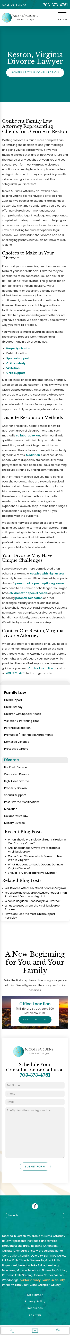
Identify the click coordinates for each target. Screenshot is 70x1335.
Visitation (13, 368)
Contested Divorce (16, 774)
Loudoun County (53, 1280)
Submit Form (35, 1166)
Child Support (13, 700)
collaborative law (28, 435)
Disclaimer (35, 1295)
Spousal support (17, 358)
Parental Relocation (17, 728)
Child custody (16, 363)
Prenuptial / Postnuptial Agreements (28, 735)
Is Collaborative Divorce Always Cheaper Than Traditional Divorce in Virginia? (36, 894)
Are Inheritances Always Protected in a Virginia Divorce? (34, 850)
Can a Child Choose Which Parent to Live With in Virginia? (35, 858)
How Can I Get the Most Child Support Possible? (30, 916)
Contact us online (40, 668)
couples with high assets (47, 573)
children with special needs (28, 593)
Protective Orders (16, 749)
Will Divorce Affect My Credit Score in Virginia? (35, 888)
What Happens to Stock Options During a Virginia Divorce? (35, 866)
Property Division (15, 788)
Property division (18, 348)
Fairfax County (30, 1280)
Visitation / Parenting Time (21, 721)
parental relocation (28, 598)
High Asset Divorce (16, 781)
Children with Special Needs (22, 714)
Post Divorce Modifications (21, 802)
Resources (35, 1308)
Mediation (33, 455)
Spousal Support (15, 795)
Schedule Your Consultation (35, 72)
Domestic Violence (16, 742)
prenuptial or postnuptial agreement (41, 583)
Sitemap (35, 1315)
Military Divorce (14, 823)
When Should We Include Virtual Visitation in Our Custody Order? (37, 841)
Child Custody (13, 707)
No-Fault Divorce (15, 767)
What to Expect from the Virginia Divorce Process (32, 907)
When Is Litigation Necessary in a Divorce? (32, 901)
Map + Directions (35, 1019)
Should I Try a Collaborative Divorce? (32, 873)
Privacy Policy (35, 1301)
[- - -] (62, 15)
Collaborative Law (16, 816)
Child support (15, 373)
